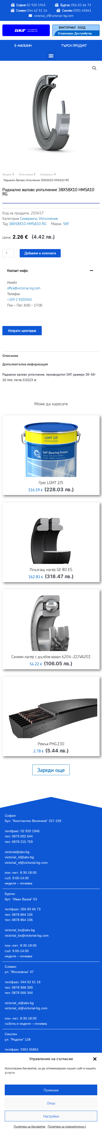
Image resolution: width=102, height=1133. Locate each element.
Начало (6, 174)
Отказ (51, 1103)
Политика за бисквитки (29, 1126)
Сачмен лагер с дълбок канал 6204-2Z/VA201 (51, 656)
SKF (66, 223)
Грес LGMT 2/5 (51, 482)
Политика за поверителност (67, 1126)
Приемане (51, 1090)
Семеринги (46, 174)
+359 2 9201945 (19, 299)
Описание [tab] (10, 356)
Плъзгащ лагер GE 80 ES (51, 569)
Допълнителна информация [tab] (25, 364)
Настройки (51, 1116)
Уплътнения (26, 174)
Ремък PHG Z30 (51, 743)
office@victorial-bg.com (23, 288)
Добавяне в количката (40, 253)
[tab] (51, 291)
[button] (95, 1059)
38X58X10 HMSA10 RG (27, 223)
